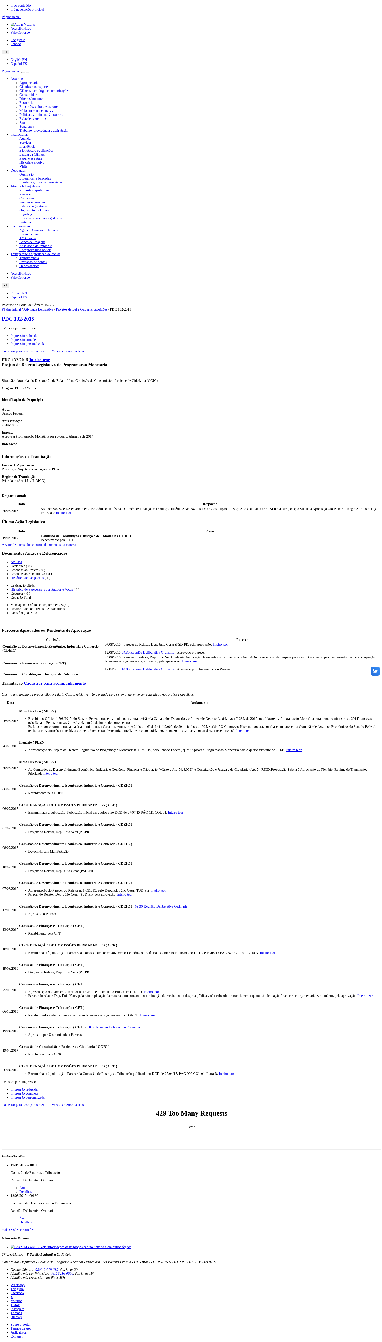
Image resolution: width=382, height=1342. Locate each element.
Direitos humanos (31, 98)
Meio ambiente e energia (36, 110)
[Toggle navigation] (23, 72)
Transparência (29, 258)
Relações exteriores (32, 118)
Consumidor (28, 95)
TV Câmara (27, 238)
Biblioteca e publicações (36, 150)
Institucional (19, 134)
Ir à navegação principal (27, 9)
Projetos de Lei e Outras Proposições (81, 309)
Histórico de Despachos (27, 578)
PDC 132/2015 (18, 319)
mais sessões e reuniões (18, 1230)
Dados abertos (29, 266)
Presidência (27, 146)
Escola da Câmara (32, 154)
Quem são (26, 174)
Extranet (16, 1336)
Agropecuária (28, 83)
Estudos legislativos (33, 206)
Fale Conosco (20, 32)
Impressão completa (24, 340)
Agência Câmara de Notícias (39, 230)
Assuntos (17, 79)
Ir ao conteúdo (21, 5)
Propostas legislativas (34, 190)
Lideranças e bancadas (35, 178)
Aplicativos (19, 1332)
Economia (26, 102)
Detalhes (25, 1191)
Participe (25, 222)
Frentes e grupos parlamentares (41, 182)
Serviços (25, 142)
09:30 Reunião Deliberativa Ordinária (148, 652)
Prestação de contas (33, 262)
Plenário (25, 194)
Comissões (26, 198)
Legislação (26, 214)
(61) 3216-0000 (62, 1273)
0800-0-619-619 (46, 1269)
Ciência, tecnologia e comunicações (44, 91)
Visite (23, 166)
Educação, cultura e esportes (39, 106)
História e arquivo (31, 162)
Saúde (23, 122)
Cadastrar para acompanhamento (25, 351)
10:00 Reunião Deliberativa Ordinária (148, 669)
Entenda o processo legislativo (40, 218)
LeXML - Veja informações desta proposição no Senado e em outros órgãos (78, 1247)
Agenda (25, 138)
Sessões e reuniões (32, 202)
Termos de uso (21, 1328)
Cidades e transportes (34, 87)
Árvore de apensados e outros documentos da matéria (39, 544)
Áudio (23, 1187)
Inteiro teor (39, 359)
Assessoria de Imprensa (35, 246)
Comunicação (20, 226)
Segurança (26, 126)
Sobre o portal (20, 1324)
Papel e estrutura (30, 158)
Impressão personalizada (28, 344)
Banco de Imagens (32, 242)
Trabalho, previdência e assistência (43, 130)
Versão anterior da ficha (68, 351)
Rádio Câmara (29, 234)
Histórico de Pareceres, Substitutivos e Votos (42, 589)
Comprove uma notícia (35, 250)
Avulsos (16, 562)
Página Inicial (11, 309)
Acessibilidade (21, 28)
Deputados (18, 170)
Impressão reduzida (24, 336)
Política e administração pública (41, 114)
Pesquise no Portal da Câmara (22, 305)
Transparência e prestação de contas (35, 254)
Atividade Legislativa (25, 186)
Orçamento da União (34, 210)
